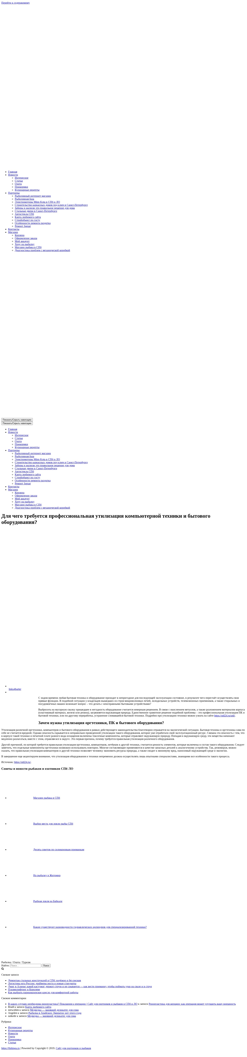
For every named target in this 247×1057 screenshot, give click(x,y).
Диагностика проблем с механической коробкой (42, 250)
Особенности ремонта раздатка (33, 223)
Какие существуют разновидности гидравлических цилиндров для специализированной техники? (90, 927)
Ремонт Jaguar (23, 226)
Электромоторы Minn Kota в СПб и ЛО (37, 202)
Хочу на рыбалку (24, 244)
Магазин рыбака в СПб (28, 247)
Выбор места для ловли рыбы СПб (53, 823)
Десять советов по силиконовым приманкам (58, 849)
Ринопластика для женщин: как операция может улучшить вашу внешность (192, 1003)
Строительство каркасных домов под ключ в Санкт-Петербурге (51, 205)
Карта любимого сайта (28, 217)
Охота (18, 183)
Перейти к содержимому (15, 2)
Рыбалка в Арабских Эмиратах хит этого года (54, 1013)
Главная (12, 171)
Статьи (19, 180)
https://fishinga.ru (10, 1048)
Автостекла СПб (24, 214)
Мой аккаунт (22, 241)
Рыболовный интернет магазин (33, 195)
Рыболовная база (24, 199)
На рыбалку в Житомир (46, 875)
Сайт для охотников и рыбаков (73, 1048)
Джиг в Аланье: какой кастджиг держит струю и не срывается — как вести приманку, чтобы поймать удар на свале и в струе (80, 986)
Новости (13, 1033)
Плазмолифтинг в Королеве (24, 989)
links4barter (15, 689)
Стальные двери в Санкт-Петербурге (36, 211)
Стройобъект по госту (27, 220)
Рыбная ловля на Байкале (47, 901)
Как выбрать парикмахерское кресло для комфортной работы (43, 992)
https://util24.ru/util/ (224, 715)
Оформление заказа (26, 238)
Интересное (21, 177)
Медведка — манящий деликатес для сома (54, 1010)
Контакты (13, 229)
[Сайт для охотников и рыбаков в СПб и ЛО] (123, 166)
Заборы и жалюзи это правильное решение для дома (45, 208)
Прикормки (21, 186)
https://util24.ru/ (22, 762)
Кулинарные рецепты (27, 189)
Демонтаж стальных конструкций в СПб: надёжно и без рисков (44, 980)
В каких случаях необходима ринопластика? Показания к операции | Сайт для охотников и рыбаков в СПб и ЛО (72, 1003)
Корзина (19, 235)
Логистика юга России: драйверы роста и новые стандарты (42, 983)
